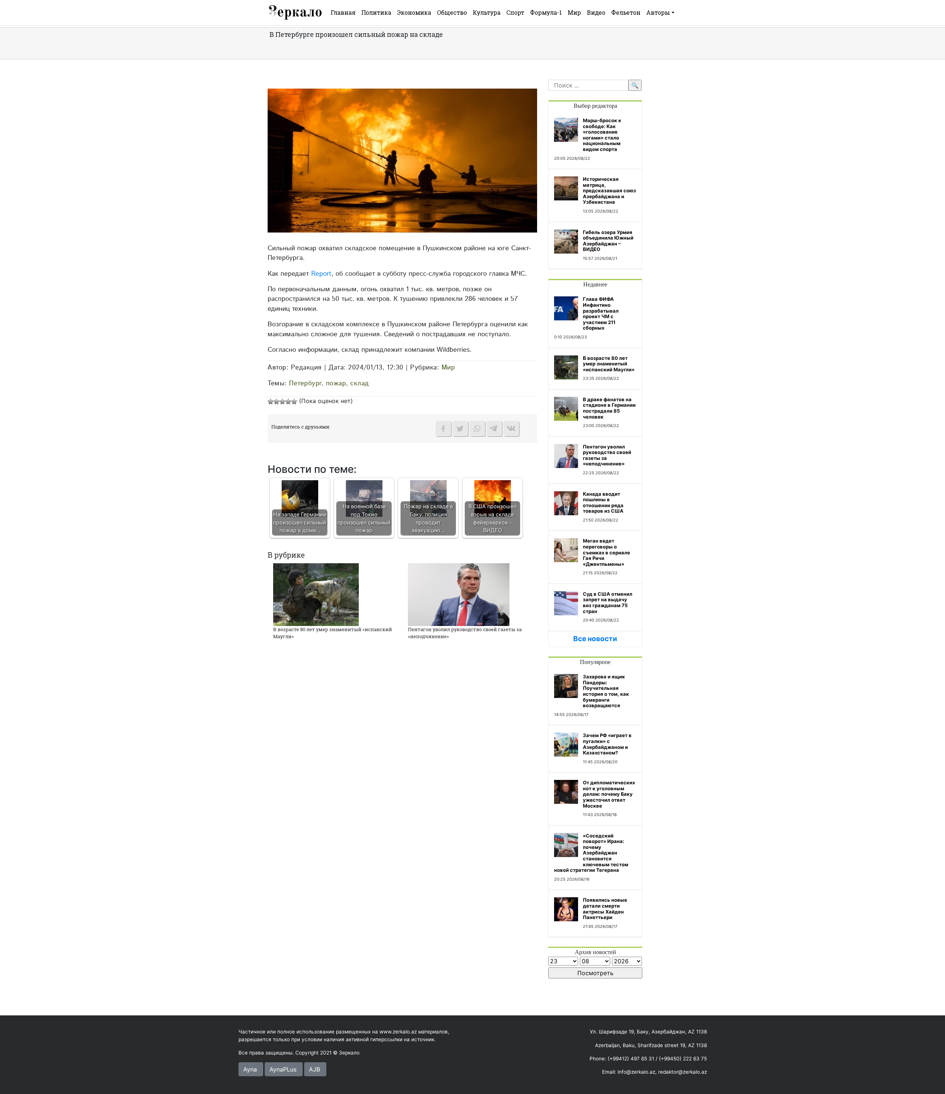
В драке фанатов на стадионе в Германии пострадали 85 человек (609, 408)
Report (321, 274)
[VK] (511, 428)
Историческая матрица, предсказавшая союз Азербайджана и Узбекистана (609, 190)
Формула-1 (546, 12)
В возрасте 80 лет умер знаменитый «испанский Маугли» (609, 363)
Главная (343, 12)
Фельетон (625, 12)
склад (359, 383)
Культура (487, 12)
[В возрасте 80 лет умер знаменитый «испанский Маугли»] (316, 594)
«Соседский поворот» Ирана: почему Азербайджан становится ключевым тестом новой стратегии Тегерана (591, 853)
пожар (336, 383)
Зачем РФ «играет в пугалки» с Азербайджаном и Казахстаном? (607, 744)
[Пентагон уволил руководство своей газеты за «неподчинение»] (458, 594)
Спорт (515, 12)
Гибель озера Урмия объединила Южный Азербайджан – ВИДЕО (608, 240)
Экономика (414, 12)
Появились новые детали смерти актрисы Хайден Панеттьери (605, 908)
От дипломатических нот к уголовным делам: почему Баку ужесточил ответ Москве (609, 794)
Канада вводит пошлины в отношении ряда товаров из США (603, 502)
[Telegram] (494, 428)
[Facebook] (443, 428)
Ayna (250, 1069)
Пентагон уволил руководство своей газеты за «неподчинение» (607, 455)
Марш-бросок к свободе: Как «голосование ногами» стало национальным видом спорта (602, 134)
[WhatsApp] (477, 428)
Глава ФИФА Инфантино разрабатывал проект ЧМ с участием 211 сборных (601, 313)
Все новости (595, 638)
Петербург (305, 383)
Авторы (658, 12)
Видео (596, 12)
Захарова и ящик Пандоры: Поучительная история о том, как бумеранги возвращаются (606, 691)
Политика (376, 12)
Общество (452, 12)
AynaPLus (282, 1069)
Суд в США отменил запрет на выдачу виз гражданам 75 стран (607, 602)
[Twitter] (460, 428)
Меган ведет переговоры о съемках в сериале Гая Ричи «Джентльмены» (606, 552)
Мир (574, 12)
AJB (314, 1069)
